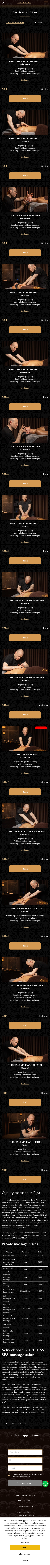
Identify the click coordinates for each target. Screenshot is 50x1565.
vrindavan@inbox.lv (25, 1506)
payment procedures (23, 1476)
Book (25, 98)
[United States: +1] (10, 1460)
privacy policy (37, 1474)
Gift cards (38, 22)
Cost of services (15, 22)
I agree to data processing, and (27, 1475)
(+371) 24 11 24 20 (24, 3)
